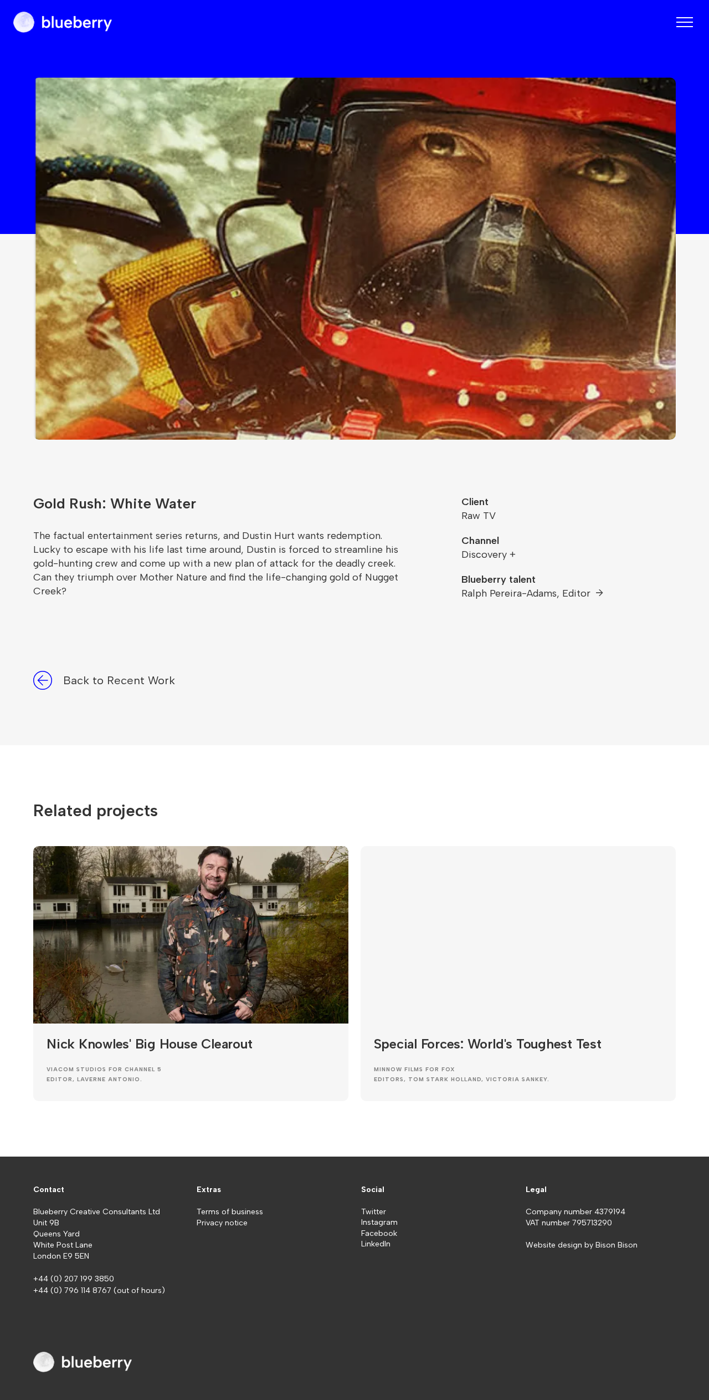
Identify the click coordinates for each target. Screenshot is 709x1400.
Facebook (379, 1233)
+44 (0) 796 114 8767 (73, 1290)
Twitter (373, 1211)
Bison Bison (616, 1245)
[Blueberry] (62, 22)
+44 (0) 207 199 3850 (73, 1279)
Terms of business (230, 1211)
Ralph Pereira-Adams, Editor (527, 593)
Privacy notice (222, 1223)
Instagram (379, 1222)
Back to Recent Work (119, 680)
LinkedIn (376, 1244)
